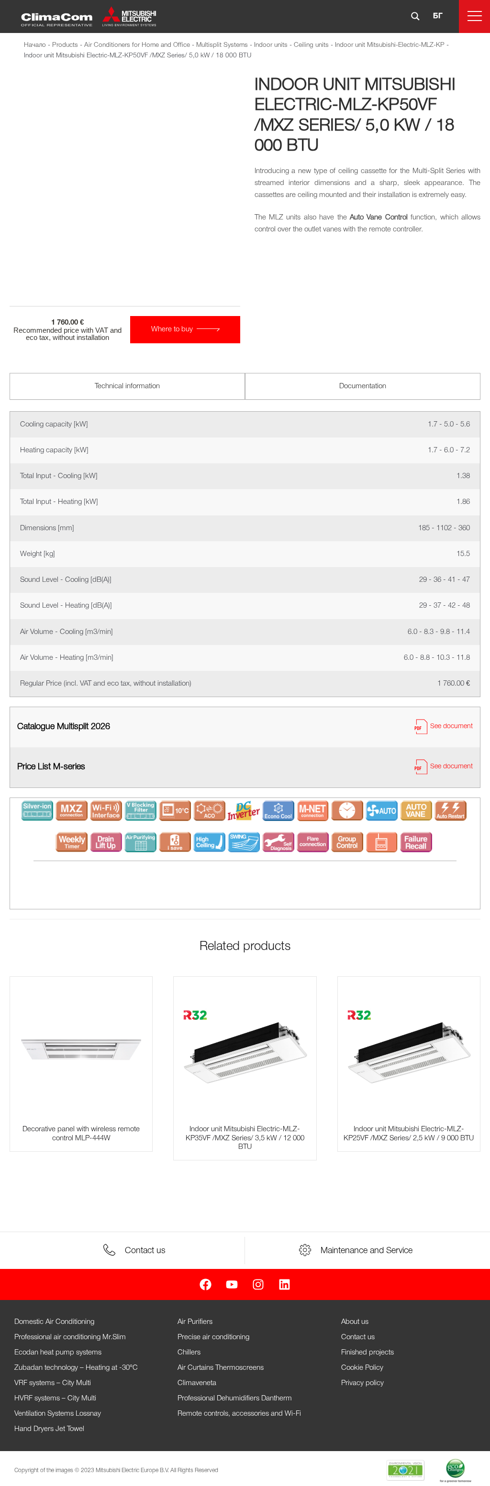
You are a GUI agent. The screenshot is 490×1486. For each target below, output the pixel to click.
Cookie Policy (362, 1368)
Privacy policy (362, 1383)
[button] (474, 16)
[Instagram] (258, 1284)
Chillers (189, 1352)
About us (354, 1322)
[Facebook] (206, 1284)
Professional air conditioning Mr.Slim (70, 1337)
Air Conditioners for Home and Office (137, 45)
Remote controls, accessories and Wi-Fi (239, 1413)
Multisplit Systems (222, 45)
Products (65, 45)
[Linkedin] (284, 1284)
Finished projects (367, 1352)
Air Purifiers (195, 1322)
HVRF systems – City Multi (55, 1398)
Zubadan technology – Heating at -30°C (76, 1368)
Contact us (358, 1337)
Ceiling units (311, 45)
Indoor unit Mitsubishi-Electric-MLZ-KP (390, 45)
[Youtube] (232, 1284)
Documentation (362, 386)
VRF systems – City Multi (52, 1383)
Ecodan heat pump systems (57, 1352)
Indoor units (271, 45)
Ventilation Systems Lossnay (57, 1413)
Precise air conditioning (213, 1337)
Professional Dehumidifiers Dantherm (235, 1398)
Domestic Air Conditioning (54, 1322)
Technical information (127, 386)
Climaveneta (197, 1383)
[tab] (127, 386)
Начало (35, 45)
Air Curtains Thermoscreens (221, 1368)
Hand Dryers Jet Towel (49, 1429)
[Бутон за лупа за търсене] (415, 16)
